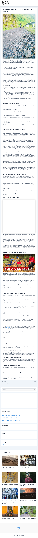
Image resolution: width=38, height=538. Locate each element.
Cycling (3, 444)
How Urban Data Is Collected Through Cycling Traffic (11, 420)
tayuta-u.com (8, 327)
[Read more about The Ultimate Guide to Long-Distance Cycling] (28, 511)
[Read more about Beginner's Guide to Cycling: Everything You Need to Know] (10, 511)
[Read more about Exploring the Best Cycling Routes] (10, 460)
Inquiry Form (19, 527)
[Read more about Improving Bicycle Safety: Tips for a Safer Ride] (28, 477)
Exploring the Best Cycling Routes (9, 467)
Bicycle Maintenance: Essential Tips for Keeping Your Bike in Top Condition (9, 502)
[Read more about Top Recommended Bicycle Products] (10, 477)
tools (15, 95)
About (19, 528)
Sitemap (19, 529)
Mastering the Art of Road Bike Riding (28, 500)
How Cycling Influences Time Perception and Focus (11, 415)
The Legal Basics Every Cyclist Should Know (9, 417)
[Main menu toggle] (36, 3)
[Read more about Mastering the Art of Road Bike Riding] (28, 493)
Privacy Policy (19, 526)
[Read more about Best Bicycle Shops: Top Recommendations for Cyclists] (28, 460)
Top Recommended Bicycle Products (10, 484)
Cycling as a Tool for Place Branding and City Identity (11, 418)
